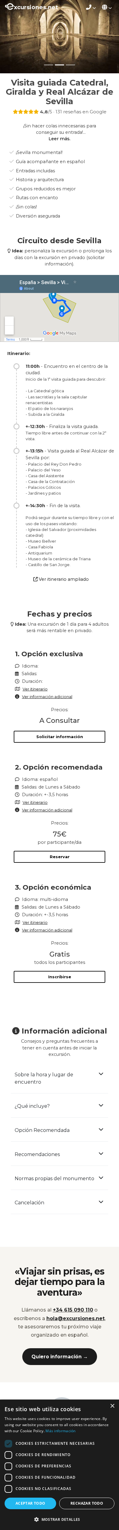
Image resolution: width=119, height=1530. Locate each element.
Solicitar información (59, 736)
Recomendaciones (37, 1154)
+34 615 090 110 (73, 1310)
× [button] (112, 1406)
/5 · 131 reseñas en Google (73, 112)
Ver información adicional (47, 696)
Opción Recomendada (42, 1130)
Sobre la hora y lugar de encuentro (44, 1078)
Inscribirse (59, 977)
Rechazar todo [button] (86, 1503)
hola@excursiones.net (75, 1318)
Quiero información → (59, 1357)
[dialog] (59, 1465)
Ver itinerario (35, 689)
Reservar (60, 857)
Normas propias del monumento (54, 1178)
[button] (59, 1519)
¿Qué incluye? (32, 1106)
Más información (60, 1430)
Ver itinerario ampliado (64, 579)
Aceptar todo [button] (30, 1503)
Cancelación (29, 1203)
